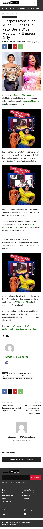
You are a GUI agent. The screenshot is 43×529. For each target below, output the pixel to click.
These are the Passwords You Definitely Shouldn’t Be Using (11, 408)
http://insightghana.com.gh (21, 440)
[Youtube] (25, 514)
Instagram (31, 510)
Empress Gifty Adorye (23, 95)
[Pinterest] (15, 46)
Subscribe (35, 478)
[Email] (6, 362)
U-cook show (28, 378)
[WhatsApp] (20, 46)
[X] (10, 46)
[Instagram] (25, 510)
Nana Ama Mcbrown (31, 101)
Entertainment (13, 13)
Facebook (10, 510)
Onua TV (16, 227)
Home (4, 13)
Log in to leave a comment (22, 459)
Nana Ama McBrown (21, 376)
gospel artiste (7, 376)
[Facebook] (4, 46)
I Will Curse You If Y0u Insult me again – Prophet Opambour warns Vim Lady (32, 409)
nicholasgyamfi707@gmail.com (14, 41)
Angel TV (6, 155)
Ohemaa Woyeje (8, 378)
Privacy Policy (23, 482)
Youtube (31, 514)
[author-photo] (21, 428)
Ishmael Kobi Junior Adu (16, 357)
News (14, 17)
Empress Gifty (24, 302)
